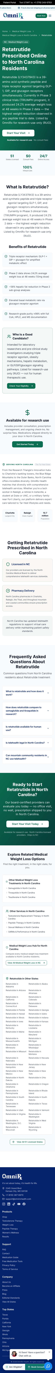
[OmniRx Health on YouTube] (18, 1204)
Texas (5, 1314)
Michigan (6, 1350)
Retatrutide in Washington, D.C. (13, 1121)
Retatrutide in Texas (38, 1103)
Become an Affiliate (11, 1286)
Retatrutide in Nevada (39, 1058)
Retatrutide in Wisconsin (12, 1128)
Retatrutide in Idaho (38, 1014)
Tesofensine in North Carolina (21, 897)
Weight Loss (7, 1225)
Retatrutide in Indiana (38, 1017)
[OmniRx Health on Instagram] (3, 1204)
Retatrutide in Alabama (12, 985)
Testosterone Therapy (12, 1221)
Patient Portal (9, 2)
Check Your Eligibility (19, 386)
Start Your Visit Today (25, 823)
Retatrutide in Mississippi (35, 1046)
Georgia (5, 1330)
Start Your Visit (16, 132)
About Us (6, 1282)
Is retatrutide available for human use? (23, 728)
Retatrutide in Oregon (39, 1084)
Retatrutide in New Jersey (37, 1065)
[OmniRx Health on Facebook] (24, 1204)
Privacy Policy (8, 1265)
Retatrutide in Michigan (35, 1039)
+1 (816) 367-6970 (14, 1195)
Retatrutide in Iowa (14, 1021)
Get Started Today (25, 444)
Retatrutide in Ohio (37, 1077)
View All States (9, 1302)
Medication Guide (10, 1257)
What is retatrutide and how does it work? (25, 693)
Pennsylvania (8, 1338)
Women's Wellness (10, 1232)
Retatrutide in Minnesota (12, 1046)
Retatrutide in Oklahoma (12, 1085)
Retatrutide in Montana (35, 1052)
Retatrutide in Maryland (35, 1033)
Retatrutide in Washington (35, 1115)
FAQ (4, 1249)
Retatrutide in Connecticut (12, 1004)
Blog (4, 1294)
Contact (6, 1253)
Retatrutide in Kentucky (12, 1026)
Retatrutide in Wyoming (35, 1128)
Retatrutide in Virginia (16, 1114)
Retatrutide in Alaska (38, 984)
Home (5, 31)
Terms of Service (10, 1269)
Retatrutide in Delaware (35, 1004)
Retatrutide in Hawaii (15, 1014)
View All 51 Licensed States (30, 1142)
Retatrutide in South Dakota (38, 1098)
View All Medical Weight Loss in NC (24, 963)
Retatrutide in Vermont (39, 1110)
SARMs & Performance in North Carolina (26, 932)
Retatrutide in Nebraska (12, 1059)
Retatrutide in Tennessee (12, 1105)
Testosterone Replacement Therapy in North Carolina (28, 917)
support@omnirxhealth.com (18, 1199)
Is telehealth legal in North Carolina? (25, 742)
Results (5, 1236)
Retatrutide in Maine (15, 1032)
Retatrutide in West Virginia (37, 1121)
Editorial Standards (11, 1298)
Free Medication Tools (12, 1261)
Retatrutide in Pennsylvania (12, 1091)
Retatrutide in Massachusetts (13, 1039)
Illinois (5, 1334)
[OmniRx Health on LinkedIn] (8, 1204)
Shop (4, 1217)
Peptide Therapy (10, 1228)
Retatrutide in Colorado (35, 998)
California (6, 1322)
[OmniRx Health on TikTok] (13, 1204)
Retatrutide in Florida (15, 1010)
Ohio (4, 1342)
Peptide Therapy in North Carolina (24, 923)
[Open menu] (50, 15)
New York (6, 1326)
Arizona (5, 1346)
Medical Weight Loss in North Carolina (19, 35)
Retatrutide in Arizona (16, 990)
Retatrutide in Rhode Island (38, 1091)
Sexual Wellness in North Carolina (23, 927)
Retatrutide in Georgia (39, 1010)
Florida (5, 1318)
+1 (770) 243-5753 (43, 2)
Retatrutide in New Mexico (14, 1072)
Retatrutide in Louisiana (35, 1026)
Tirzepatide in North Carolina (21, 892)
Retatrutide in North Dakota (15, 1078)
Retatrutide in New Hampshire (14, 1065)
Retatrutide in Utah (14, 1110)
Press (4, 1290)
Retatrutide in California (12, 998)
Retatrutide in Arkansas (35, 991)
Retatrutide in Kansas (38, 1021)
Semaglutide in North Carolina (22, 888)
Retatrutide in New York (37, 1072)
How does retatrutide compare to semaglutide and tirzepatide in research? (23, 710)
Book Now (41, 16)
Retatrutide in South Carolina (15, 1098)
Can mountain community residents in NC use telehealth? (26, 757)
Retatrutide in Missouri (16, 1051)
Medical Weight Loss (21, 31)
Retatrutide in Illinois (15, 1017)
